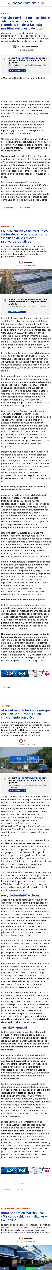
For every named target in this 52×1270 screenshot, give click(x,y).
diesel (20, 1184)
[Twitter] (13, 1268)
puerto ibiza (8, 208)
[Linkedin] (21, 1268)
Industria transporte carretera (15, 1209)
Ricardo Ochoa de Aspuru (28, 47)
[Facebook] (4, 1268)
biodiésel (7, 1190)
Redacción (28, 262)
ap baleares (25, 208)
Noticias (5, 13)
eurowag (7, 1184)
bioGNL (20, 1190)
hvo (31, 1184)
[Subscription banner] (26, 679)
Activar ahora (16, 70)
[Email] (47, 1268)
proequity (7, 687)
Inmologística (7, 226)
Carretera (5, 706)
